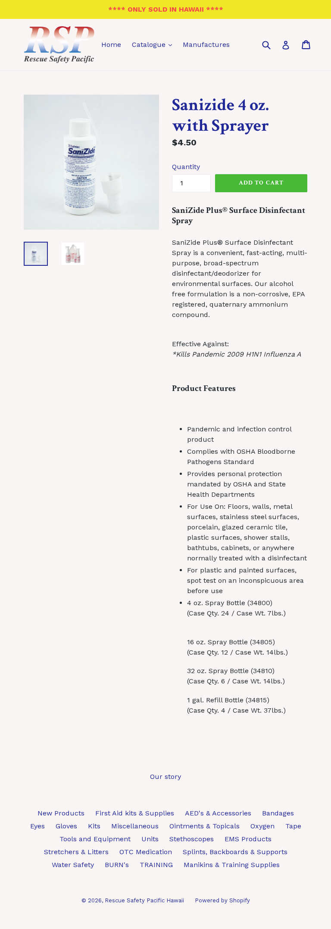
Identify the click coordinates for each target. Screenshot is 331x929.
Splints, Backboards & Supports (235, 852)
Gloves (66, 826)
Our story (165, 776)
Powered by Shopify (222, 900)
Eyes (37, 826)
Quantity (186, 167)
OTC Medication (145, 852)
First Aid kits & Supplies (134, 813)
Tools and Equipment (95, 839)
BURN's (117, 865)
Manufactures (206, 44)
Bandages (278, 813)
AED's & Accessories (218, 813)
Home (111, 44)
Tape (293, 826)
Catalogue (154, 44)
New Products (60, 813)
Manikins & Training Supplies (232, 865)
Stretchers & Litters (76, 852)
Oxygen (262, 826)
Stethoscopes (191, 839)
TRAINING (156, 865)
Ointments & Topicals (204, 826)
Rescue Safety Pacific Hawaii (144, 900)
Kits (94, 826)
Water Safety (73, 865)
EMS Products (248, 839)
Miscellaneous (135, 826)
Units (150, 839)
